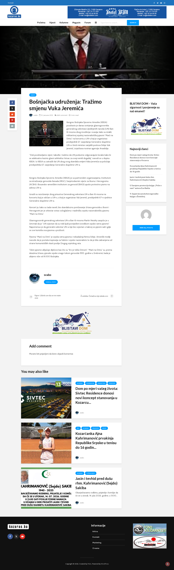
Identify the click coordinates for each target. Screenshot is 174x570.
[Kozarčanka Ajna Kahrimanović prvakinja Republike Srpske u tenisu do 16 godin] (46, 443)
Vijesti (52, 22)
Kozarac (80, 383)
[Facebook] (10, 536)
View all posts (51, 282)
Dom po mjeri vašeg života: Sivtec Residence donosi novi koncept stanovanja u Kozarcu (144, 158)
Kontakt (11, 3)
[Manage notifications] (167, 564)
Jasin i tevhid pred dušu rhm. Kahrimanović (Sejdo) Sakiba (96, 483)
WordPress (105, 564)
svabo (35, 115)
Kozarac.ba (90, 383)
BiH (78, 428)
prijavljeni (44, 353)
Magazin (76, 22)
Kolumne (64, 22)
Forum (88, 22)
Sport (104, 428)
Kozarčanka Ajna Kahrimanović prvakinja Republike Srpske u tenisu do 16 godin (145, 169)
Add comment (62, 115)
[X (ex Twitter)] (16, 536)
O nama (95, 548)
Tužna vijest (90, 473)
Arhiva (95, 531)
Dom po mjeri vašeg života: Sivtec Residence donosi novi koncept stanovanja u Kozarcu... (96, 395)
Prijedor (112, 383)
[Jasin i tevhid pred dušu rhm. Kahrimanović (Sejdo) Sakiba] (46, 488)
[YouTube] (22, 536)
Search (133, 23)
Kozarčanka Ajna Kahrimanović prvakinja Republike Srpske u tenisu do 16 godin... (95, 440)
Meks (89, 564)
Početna (41, 22)
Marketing (101, 383)
